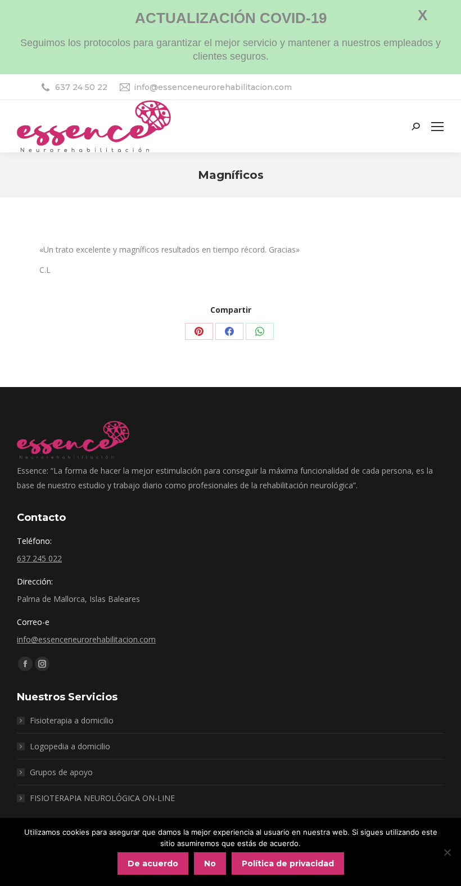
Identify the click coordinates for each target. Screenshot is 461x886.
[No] (447, 852)
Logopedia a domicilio (70, 746)
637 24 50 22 (81, 87)
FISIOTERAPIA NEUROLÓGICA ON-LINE (102, 798)
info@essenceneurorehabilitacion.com (213, 87)
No (210, 863)
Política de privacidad (288, 863)
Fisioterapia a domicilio (72, 720)
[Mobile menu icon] (437, 126)
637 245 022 (39, 558)
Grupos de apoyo (61, 772)
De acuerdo (153, 863)
